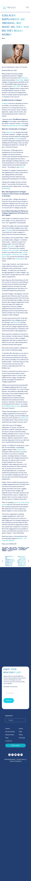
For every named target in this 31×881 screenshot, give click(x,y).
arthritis (16, 139)
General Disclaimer (9, 759)
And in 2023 (16, 86)
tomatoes (15, 254)
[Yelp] (18, 755)
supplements (13, 549)
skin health (21, 547)
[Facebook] (12, 755)
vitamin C (5, 250)
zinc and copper (14, 250)
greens (4, 257)
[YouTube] (15, 755)
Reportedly (19, 80)
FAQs (20, 731)
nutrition (11, 548)
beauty (10, 550)
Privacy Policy (21, 759)
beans (13, 246)
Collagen (5, 103)
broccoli (22, 254)
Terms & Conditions (15, 761)
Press (6, 738)
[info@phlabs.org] (21, 755)
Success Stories (10, 731)
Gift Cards (22, 738)
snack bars (24, 78)
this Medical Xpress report (12, 406)
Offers (21, 734)
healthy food (24, 418)
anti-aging (13, 547)
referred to (9, 132)
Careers (7, 728)
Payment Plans (9, 734)
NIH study (16, 322)
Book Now (15, 745)
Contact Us (8, 741)
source (21, 167)
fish (9, 246)
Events (21, 728)
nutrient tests (21, 449)
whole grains (20, 259)
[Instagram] (9, 755)
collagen (5, 547)
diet (16, 548)
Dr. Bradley (8, 230)
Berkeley (6, 188)
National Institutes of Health (15, 125)
